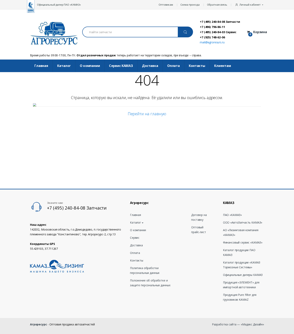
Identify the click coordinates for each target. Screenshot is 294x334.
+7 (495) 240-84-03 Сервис (218, 32)
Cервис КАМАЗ (121, 66)
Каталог (64, 66)
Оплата (173, 66)
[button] (249, 4)
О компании (90, 66)
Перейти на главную (147, 113)
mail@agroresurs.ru (212, 42)
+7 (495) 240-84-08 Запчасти (220, 22)
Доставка (150, 66)
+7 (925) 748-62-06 (212, 37)
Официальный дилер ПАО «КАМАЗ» (59, 4)
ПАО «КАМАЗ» (232, 215)
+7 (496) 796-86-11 (212, 27)
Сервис (134, 238)
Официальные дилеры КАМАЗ (243, 275)
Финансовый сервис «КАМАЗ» (243, 242)
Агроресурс (38, 324)
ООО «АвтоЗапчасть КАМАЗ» (242, 222)
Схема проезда (190, 4)
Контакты (197, 66)
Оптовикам (166, 4)
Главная (41, 66)
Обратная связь (217, 4)
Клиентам (222, 66)
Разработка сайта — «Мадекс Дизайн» (238, 324)
